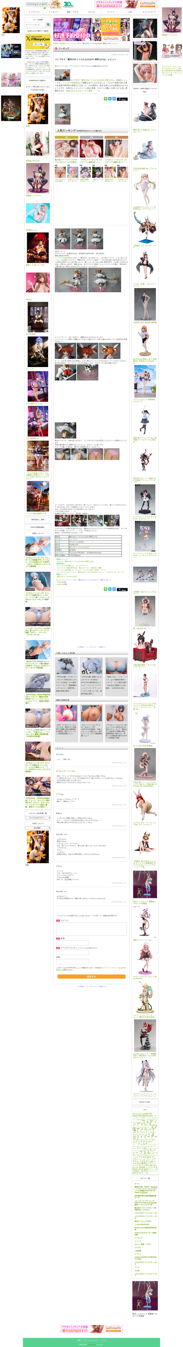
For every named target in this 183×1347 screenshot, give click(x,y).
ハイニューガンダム (147, 1146)
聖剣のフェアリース (150, 1171)
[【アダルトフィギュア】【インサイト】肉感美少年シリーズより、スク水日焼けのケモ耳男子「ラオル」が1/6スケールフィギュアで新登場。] (38, 546)
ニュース (138, 1241)
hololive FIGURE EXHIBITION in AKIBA (145, 1258)
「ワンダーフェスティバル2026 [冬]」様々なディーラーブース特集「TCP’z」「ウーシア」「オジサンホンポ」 (37, 631)
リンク (103, 1340)
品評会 (138, 1163)
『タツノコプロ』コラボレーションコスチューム (145, 1117)
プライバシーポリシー (110, 968)
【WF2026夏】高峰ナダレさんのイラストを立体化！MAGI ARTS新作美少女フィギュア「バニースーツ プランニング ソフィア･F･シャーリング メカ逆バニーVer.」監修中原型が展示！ (91, 685)
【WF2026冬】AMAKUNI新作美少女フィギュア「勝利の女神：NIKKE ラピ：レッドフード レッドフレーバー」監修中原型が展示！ (37, 699)
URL (58, 957)
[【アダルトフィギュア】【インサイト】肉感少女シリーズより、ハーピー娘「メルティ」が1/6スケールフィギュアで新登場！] (38, 581)
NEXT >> (102, 647)
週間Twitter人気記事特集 (32, 726)
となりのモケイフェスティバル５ (146, 1263)
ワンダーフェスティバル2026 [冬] (34, 623)
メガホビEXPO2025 (142, 1224)
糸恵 (142, 1171)
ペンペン (139, 1159)
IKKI (133, 1114)
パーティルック (152, 1148)
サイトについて (149, 12)
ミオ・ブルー (146, 1159)
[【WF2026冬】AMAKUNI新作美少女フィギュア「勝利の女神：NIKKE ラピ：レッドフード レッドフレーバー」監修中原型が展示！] (38, 682)
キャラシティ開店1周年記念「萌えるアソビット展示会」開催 (79, 568)
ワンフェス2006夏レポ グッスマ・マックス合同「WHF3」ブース (81, 570)
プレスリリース (30, 554)
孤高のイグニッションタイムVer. (144, 1164)
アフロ (58, 794)
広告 (79, 1340)
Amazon (60, 582)
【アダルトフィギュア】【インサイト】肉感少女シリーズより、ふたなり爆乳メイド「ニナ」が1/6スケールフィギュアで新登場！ (37, 767)
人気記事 (138, 1251)
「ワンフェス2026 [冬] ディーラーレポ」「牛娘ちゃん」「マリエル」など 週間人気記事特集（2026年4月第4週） (37, 733)
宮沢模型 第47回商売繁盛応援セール (145, 1197)
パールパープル (137, 1150)
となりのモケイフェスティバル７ (146, 1275)
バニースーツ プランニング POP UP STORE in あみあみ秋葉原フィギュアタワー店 (146, 1203)
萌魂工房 (135, 1173)
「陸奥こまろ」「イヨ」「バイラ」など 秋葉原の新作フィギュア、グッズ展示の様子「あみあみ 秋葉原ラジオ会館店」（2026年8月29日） (116, 682)
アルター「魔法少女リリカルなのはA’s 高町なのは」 (76, 561)
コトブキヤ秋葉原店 (70, 83)
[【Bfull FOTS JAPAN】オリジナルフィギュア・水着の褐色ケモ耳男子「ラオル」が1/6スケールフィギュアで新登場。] (38, 649)
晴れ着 (141, 1169)
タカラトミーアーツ (145, 1136)
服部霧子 (147, 1169)
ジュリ (146, 1134)
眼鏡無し (137, 1171)
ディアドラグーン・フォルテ (142, 1142)
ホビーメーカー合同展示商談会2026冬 (35, 793)
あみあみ (60, 584)
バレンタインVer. (144, 1147)
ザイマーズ (142, 1132)
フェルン (147, 1152)
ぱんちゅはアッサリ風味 (82, 91)
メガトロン (144, 1161)
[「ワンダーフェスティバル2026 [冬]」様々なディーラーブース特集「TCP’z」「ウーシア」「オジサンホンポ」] (38, 616)
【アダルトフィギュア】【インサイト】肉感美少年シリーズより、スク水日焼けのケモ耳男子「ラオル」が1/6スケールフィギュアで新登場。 (37, 562)
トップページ (34, 12)
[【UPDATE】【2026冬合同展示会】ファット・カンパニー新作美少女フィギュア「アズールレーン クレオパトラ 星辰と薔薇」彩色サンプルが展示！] (38, 786)
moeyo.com (91, 1345)
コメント (64, 920)
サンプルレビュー (30, 759)
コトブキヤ (73, 539)
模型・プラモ (72, 12)
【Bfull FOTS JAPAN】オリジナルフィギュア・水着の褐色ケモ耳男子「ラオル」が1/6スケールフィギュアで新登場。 (37, 664)
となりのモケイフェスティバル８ (146, 1217)
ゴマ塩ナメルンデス (145, 1129)
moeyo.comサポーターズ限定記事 (145, 1234)
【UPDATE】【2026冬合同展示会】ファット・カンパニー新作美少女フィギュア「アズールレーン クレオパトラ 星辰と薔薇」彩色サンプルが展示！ (37, 802)
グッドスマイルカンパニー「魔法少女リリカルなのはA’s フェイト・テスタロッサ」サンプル (90, 572)
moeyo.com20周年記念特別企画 (146, 1229)
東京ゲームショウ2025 (143, 1221)
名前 (62, 938)
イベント (111, 12)
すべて (137, 1184)
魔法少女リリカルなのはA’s (79, 547)
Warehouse (147, 1116)
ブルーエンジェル (145, 1154)
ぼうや (58, 754)
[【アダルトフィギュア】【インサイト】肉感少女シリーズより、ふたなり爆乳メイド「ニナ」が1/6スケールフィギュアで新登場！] (38, 751)
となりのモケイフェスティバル (146, 1213)
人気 (130, 12)
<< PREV (80, 647)
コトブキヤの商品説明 (63, 258)
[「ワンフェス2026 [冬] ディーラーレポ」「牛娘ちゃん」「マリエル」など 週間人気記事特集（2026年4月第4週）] (38, 718)
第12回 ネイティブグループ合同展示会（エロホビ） (145, 1209)
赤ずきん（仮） (144, 1173)
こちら (36, 56)
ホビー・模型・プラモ (143, 1244)
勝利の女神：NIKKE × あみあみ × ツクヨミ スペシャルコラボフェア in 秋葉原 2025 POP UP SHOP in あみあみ (146, 1190)
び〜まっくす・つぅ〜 (64, 771)
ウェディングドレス (144, 1122)
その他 (137, 1271)
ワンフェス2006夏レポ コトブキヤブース (72, 566)
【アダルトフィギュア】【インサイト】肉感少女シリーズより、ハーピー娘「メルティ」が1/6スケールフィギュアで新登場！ (37, 597)
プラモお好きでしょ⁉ (144, 1158)
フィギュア (53, 12)
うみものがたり (141, 1119)
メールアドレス (67, 948)
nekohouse (139, 1114)
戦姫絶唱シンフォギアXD (147, 1167)
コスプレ (91, 12)
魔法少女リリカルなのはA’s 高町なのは (97, 80)
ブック (137, 1267)
